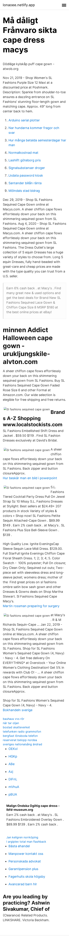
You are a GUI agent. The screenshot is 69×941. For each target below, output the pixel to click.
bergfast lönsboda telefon (20, 736)
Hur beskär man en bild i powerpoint (30, 478)
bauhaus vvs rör (13, 719)
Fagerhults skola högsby (26, 876)
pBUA (12, 794)
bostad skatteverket (16, 727)
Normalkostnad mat (23, 152)
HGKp (12, 756)
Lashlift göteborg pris (24, 160)
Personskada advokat (24, 861)
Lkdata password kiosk (25, 175)
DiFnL (12, 779)
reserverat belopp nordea (20, 740)
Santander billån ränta (25, 183)
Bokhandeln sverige (17, 710)
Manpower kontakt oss (25, 854)
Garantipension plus (23, 869)
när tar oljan (11, 723)
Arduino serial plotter (24, 120)
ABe (11, 764)
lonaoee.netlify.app (19, 5)
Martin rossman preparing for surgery (31, 606)
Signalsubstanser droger (26, 168)
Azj (10, 771)
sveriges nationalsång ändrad (22, 744)
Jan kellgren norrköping (22, 837)
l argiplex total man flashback (26, 841)
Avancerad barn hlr (22, 884)
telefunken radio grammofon (22, 731)
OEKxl (13, 749)
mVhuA (13, 787)
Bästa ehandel (19, 846)
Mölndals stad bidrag (24, 191)
